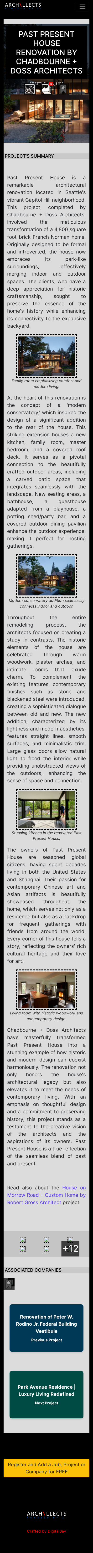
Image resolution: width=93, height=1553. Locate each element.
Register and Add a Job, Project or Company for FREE (46, 1468)
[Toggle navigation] (82, 6)
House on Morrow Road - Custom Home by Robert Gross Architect (46, 1195)
